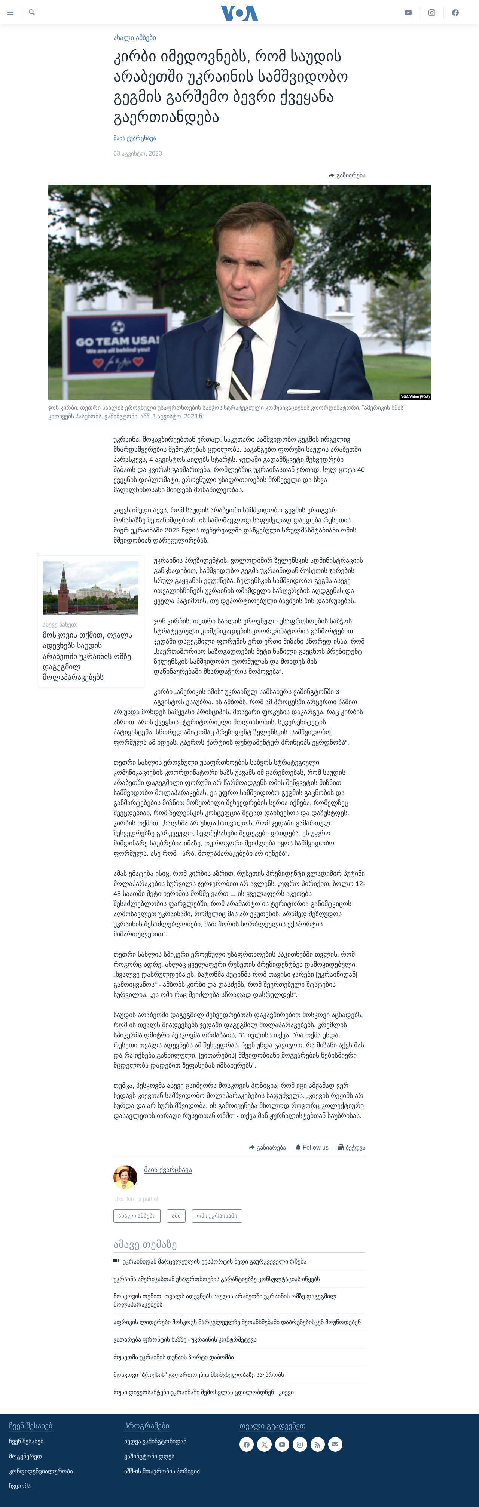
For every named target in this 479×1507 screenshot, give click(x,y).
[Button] (347, 175)
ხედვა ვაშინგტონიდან (155, 1442)
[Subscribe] (335, 1444)
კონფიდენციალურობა (41, 1471)
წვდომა (20, 1486)
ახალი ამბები (134, 38)
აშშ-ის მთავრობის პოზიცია (162, 1471)
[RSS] (318, 1444)
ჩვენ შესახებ (26, 1442)
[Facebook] (455, 13)
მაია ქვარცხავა (134, 138)
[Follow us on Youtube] (282, 1444)
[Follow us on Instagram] (300, 1444)
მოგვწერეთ (25, 1456)
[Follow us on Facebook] (247, 1444)
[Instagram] (432, 13)
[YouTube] (408, 13)
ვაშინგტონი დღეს (149, 1456)
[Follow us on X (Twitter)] (264, 1444)
